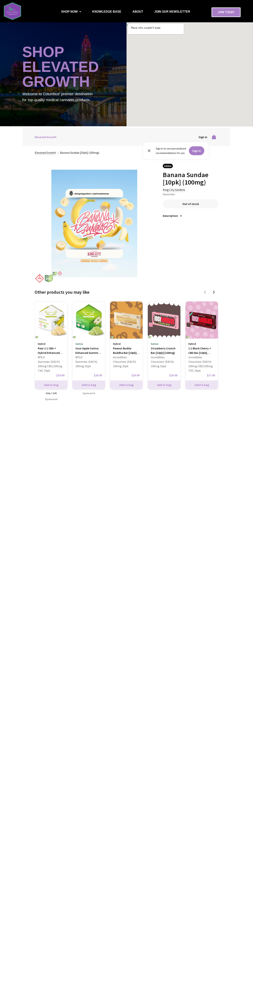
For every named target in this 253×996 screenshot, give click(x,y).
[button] (71, 11)
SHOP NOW (69, 11)
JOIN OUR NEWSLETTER (172, 11)
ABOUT (137, 11)
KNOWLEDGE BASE (106, 11)
